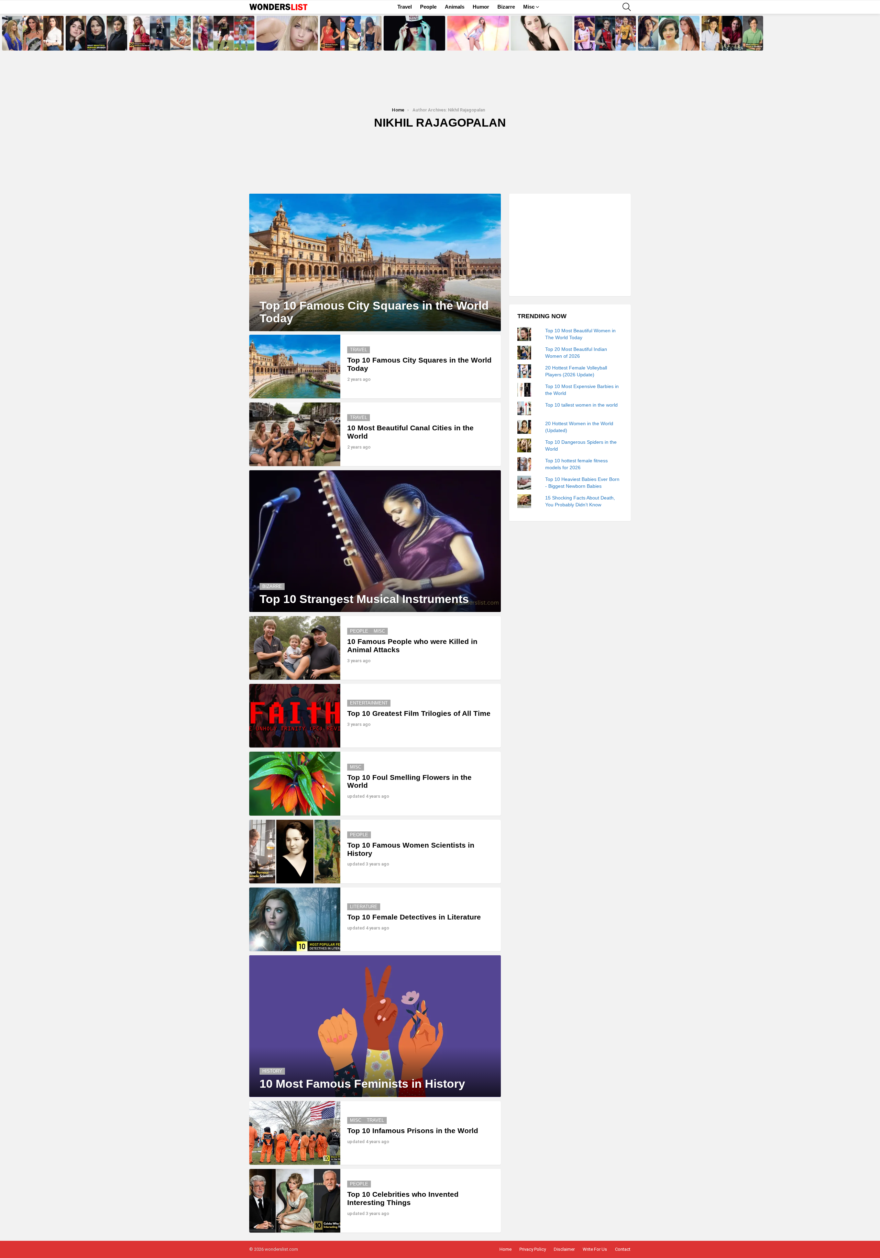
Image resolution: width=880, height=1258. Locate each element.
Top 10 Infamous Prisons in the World (412, 1131)
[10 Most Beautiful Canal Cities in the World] (294, 434)
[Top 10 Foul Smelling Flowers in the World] (294, 783)
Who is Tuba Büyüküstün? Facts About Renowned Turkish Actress (668, 41)
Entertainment (369, 703)
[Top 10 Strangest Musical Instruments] (375, 541)
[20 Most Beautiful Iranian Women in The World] (96, 33)
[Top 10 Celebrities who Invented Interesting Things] (294, 1201)
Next (876, 33)
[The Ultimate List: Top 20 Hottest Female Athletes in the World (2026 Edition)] (160, 33)
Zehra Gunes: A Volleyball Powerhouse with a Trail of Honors (600, 41)
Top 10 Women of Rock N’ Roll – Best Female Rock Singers (541, 43)
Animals (454, 7)
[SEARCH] (627, 7)
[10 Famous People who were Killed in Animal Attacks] (294, 648)
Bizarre (506, 7)
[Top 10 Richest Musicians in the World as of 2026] (478, 33)
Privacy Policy (532, 1249)
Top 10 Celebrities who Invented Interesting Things (403, 1198)
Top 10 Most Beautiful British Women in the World (283, 43)
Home (505, 1249)
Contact (622, 1249)
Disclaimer (564, 1249)
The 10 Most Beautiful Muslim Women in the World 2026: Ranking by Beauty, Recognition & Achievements (32, 39)
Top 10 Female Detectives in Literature (414, 917)
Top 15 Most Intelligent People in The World (731, 43)
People (428, 7)
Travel (404, 7)
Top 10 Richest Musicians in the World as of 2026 (477, 43)
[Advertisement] (570, 245)
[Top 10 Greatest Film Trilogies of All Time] (294, 716)
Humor (481, 7)
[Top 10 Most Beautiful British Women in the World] (287, 33)
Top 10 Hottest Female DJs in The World (412, 43)
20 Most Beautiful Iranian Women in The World (96, 43)
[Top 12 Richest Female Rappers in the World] (351, 33)
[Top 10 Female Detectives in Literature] (294, 919)
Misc (529, 7)
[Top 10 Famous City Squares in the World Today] (375, 262)
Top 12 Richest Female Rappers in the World (350, 43)
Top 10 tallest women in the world (581, 404)
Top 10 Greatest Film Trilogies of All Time (419, 713)
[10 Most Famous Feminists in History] (375, 1026)
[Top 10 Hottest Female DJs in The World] (414, 33)
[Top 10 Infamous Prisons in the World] (294, 1133)
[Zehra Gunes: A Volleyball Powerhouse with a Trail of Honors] (605, 33)
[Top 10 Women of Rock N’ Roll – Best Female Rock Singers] (541, 33)
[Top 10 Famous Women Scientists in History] (294, 851)
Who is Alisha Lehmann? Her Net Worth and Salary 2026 (223, 43)
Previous (3, 33)
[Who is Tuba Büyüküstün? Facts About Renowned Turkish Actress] (669, 33)
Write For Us (595, 1249)
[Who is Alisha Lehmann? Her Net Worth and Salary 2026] (223, 33)
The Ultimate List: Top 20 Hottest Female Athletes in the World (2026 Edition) (160, 41)
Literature (363, 906)
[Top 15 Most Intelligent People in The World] (732, 33)
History (272, 1071)
